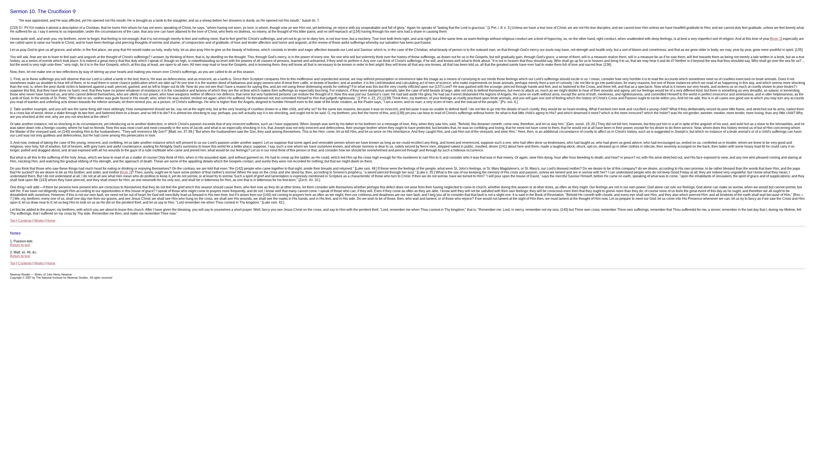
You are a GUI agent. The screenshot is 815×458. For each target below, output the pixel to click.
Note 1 (776, 38)
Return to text (20, 245)
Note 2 (126, 172)
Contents (25, 220)
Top (12, 220)
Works (39, 220)
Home (50, 220)
